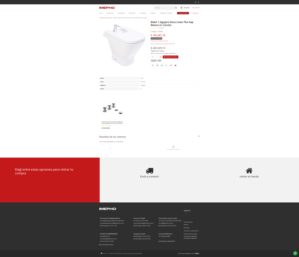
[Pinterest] (171, 65)
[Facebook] (198, 2)
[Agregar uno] (160, 56)
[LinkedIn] (162, 65)
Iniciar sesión (196, 7)
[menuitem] (100, 13)
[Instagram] (195, 2)
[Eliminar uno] (152, 56)
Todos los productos (105, 17)
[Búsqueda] (176, 8)
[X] (157, 65)
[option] (149, 113)
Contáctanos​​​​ (195, 13)
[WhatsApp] (166, 65)
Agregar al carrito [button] (171, 57)
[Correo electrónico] (175, 65)
